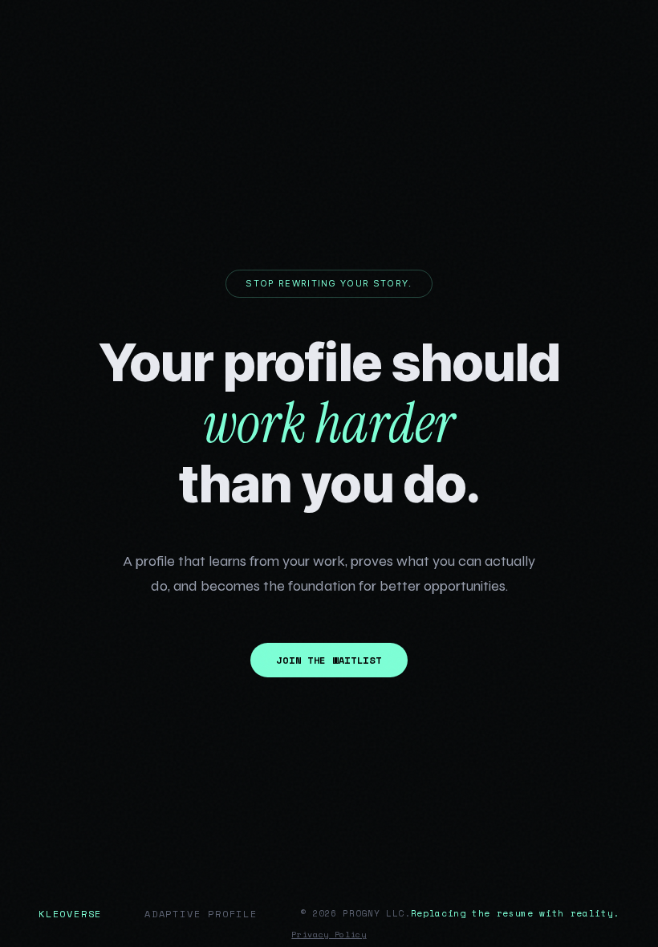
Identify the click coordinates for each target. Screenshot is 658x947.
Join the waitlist (328, 660)
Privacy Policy (328, 935)
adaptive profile (201, 914)
